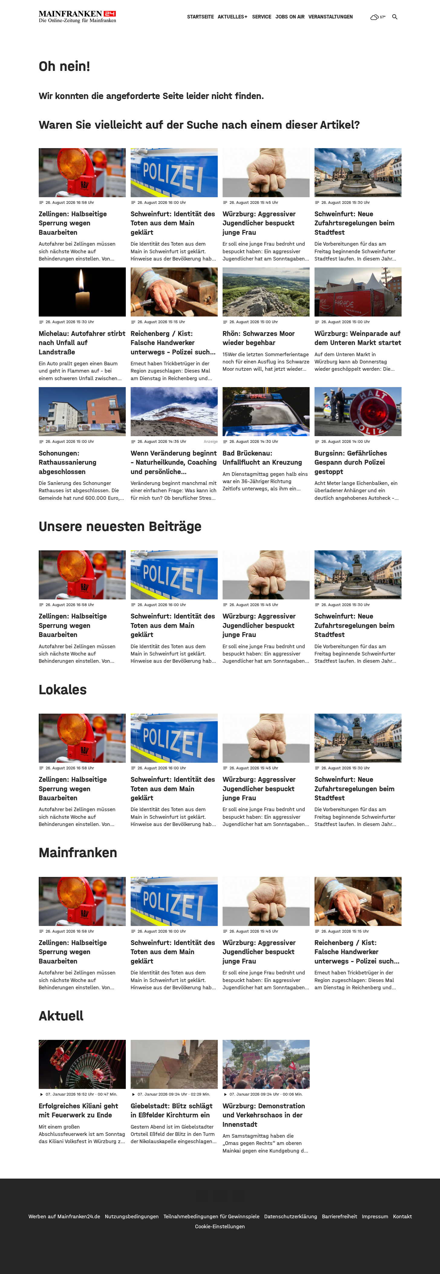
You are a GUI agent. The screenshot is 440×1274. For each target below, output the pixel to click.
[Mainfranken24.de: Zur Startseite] (77, 17)
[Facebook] (201, 1195)
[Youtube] (238, 1195)
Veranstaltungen (330, 17)
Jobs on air (290, 17)
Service (261, 17)
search (395, 17)
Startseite (200, 17)
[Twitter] (220, 1195)
